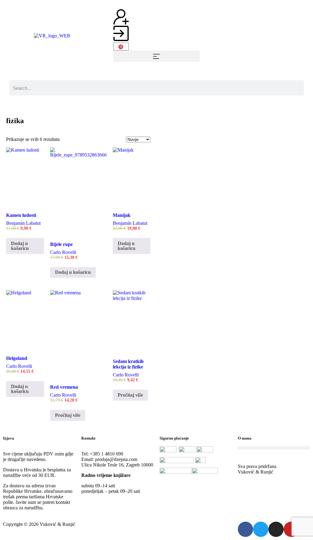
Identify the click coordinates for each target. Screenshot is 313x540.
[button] (156, 56)
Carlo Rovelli (63, 252)
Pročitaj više (67, 415)
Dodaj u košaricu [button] (20, 246)
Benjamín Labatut (23, 223)
